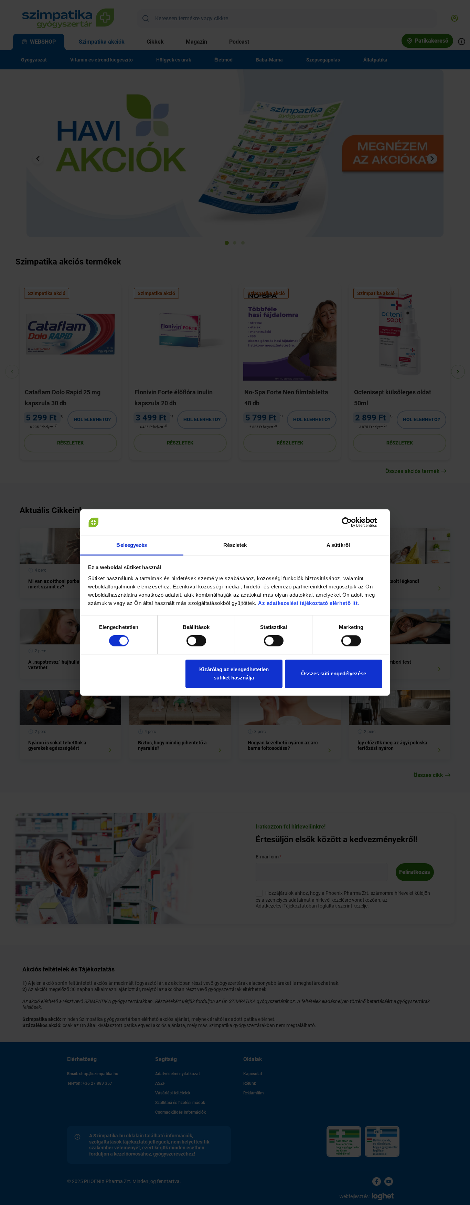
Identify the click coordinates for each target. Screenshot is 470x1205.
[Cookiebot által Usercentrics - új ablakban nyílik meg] (352, 522)
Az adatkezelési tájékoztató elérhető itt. (309, 603)
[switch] (196, 640)
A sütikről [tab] (338, 545)
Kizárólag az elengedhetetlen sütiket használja (234, 673)
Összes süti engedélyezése (333, 673)
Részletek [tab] (235, 545)
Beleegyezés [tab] (131, 545)
